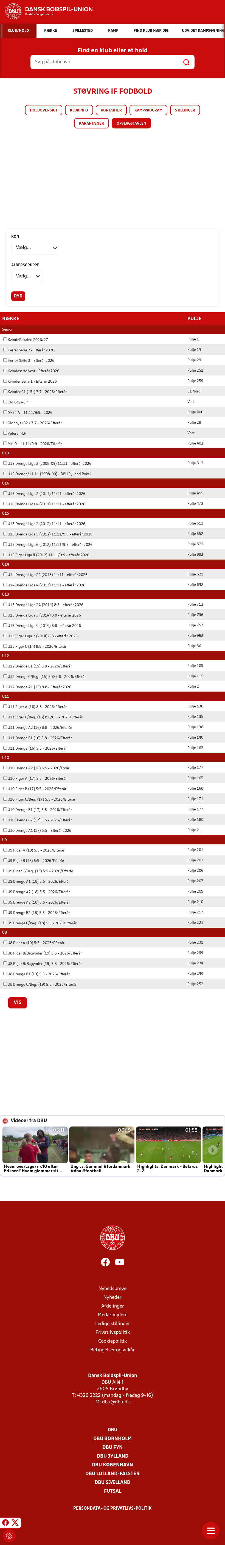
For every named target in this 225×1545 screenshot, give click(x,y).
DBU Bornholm (112, 1439)
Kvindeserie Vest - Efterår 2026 (33, 371)
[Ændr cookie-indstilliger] (9, 1535)
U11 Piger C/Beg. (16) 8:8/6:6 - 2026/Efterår (45, 717)
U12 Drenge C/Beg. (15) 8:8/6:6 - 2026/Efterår (47, 677)
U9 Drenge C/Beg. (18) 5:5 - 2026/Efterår (42, 923)
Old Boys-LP (18, 402)
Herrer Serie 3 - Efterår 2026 (31, 361)
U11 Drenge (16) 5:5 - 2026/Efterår (37, 748)
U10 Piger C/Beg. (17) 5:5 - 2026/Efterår (41, 799)
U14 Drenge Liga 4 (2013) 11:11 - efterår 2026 (46, 585)
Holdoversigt (43, 110)
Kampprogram (148, 110)
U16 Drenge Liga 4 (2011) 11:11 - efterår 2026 (46, 504)
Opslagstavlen (131, 123)
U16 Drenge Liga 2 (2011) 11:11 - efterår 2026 (46, 494)
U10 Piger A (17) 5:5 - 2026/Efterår (37, 779)
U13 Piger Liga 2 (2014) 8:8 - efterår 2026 (43, 636)
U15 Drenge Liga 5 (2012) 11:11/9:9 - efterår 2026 (50, 534)
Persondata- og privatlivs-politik (112, 1508)
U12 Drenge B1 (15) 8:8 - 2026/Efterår (40, 666)
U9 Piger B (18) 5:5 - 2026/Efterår (36, 861)
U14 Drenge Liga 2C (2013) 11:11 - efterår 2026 (48, 575)
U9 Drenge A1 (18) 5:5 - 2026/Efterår (39, 882)
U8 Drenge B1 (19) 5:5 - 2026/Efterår (39, 974)
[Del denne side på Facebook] (5, 1523)
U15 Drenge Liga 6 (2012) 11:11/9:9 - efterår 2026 (50, 545)
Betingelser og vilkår (112, 1350)
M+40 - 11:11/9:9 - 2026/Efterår (35, 444)
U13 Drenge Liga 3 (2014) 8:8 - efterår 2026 (44, 615)
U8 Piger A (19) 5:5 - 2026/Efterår (36, 943)
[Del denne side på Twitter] (15, 1523)
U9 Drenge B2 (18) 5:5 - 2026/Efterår (39, 913)
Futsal (112, 1491)
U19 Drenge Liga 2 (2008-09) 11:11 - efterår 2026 (49, 464)
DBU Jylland (112, 1456)
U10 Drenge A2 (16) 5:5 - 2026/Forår (38, 768)
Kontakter (111, 110)
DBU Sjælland (112, 1482)
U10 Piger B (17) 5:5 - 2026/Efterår (37, 789)
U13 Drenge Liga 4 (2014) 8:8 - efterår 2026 (44, 626)
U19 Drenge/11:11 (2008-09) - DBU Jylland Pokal (49, 474)
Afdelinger (112, 1306)
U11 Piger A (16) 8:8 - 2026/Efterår (37, 707)
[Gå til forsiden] (46, 11)
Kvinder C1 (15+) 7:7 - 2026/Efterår (37, 392)
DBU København (112, 1465)
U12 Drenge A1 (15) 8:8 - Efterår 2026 (39, 687)
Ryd (18, 296)
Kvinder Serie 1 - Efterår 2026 (32, 381)
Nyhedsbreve (112, 1288)
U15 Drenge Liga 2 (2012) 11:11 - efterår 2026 (46, 524)
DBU (112, 1430)
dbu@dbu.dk (116, 1402)
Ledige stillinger (112, 1324)
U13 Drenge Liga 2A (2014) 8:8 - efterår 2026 (45, 605)
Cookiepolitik (112, 1341)
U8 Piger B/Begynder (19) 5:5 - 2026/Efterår (45, 953)
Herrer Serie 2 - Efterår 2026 (31, 350)
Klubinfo (79, 110)
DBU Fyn (112, 1447)
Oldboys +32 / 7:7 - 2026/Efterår (35, 423)
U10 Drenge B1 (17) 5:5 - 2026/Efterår (40, 810)
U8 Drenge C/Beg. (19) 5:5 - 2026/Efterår (42, 985)
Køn (15, 237)
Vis (17, 1003)
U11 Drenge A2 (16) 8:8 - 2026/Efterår (40, 728)
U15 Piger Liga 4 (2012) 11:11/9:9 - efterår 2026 (48, 555)
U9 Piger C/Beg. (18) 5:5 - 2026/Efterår (40, 871)
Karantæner (91, 123)
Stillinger (185, 110)
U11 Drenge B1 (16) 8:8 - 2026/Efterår (40, 738)
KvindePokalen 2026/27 (28, 340)
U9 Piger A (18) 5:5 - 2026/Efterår (36, 850)
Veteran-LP (17, 433)
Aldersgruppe (25, 265)
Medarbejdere (113, 1315)
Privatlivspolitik (112, 1332)
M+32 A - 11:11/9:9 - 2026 (30, 413)
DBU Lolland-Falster (112, 1474)
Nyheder (112, 1297)
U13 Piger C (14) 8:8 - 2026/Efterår (37, 647)
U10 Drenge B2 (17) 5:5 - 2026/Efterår (40, 820)
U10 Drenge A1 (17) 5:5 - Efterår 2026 (39, 831)
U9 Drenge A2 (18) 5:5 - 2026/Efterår (39, 892)
